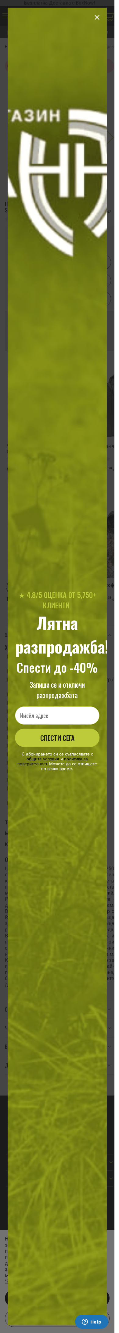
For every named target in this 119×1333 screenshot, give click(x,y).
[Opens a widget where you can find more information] (91, 1322)
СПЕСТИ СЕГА (57, 738)
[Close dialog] (97, 17)
